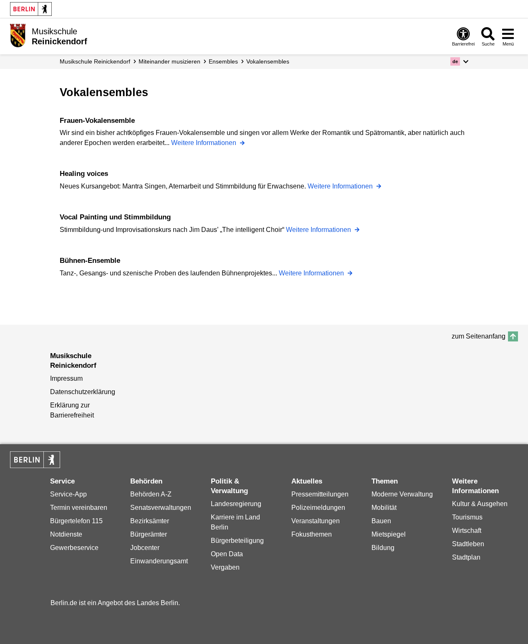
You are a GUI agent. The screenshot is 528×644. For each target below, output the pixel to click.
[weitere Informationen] (17, 35)
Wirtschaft (466, 530)
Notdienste (66, 534)
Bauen (381, 520)
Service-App (68, 494)
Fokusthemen (311, 534)
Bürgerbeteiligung (237, 540)
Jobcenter (144, 547)
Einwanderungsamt (159, 561)
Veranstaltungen (315, 520)
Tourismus (467, 517)
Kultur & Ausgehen (480, 503)
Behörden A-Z (151, 494)
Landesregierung (236, 503)
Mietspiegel (388, 534)
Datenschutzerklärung (82, 391)
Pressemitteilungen (320, 494)
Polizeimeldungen (318, 507)
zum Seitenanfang (478, 336)
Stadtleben (468, 543)
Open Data (227, 553)
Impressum (66, 378)
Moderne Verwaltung (402, 494)
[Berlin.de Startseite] (31, 9)
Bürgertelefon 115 (76, 520)
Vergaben (225, 567)
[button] (459, 61)
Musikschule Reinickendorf (95, 61)
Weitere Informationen (204, 142)
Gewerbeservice (74, 547)
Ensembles (223, 61)
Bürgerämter (148, 534)
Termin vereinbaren (78, 507)
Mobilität (384, 507)
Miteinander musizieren (169, 61)
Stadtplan (466, 557)
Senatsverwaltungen (160, 507)
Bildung (382, 547)
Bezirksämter (149, 520)
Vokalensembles (267, 61)
